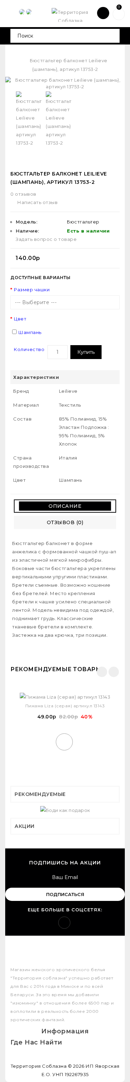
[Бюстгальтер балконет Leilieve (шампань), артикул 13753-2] (65, 83)
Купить (86, 352)
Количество (29, 349)
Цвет (20, 319)
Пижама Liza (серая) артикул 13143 (65, 705)
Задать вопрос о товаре (46, 239)
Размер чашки (32, 289)
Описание (65, 506)
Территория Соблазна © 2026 (48, 1066)
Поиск (112, 36)
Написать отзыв (37, 202)
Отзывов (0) (65, 522)
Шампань (30, 332)
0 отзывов (23, 194)
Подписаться (65, 894)
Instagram (64, 923)
